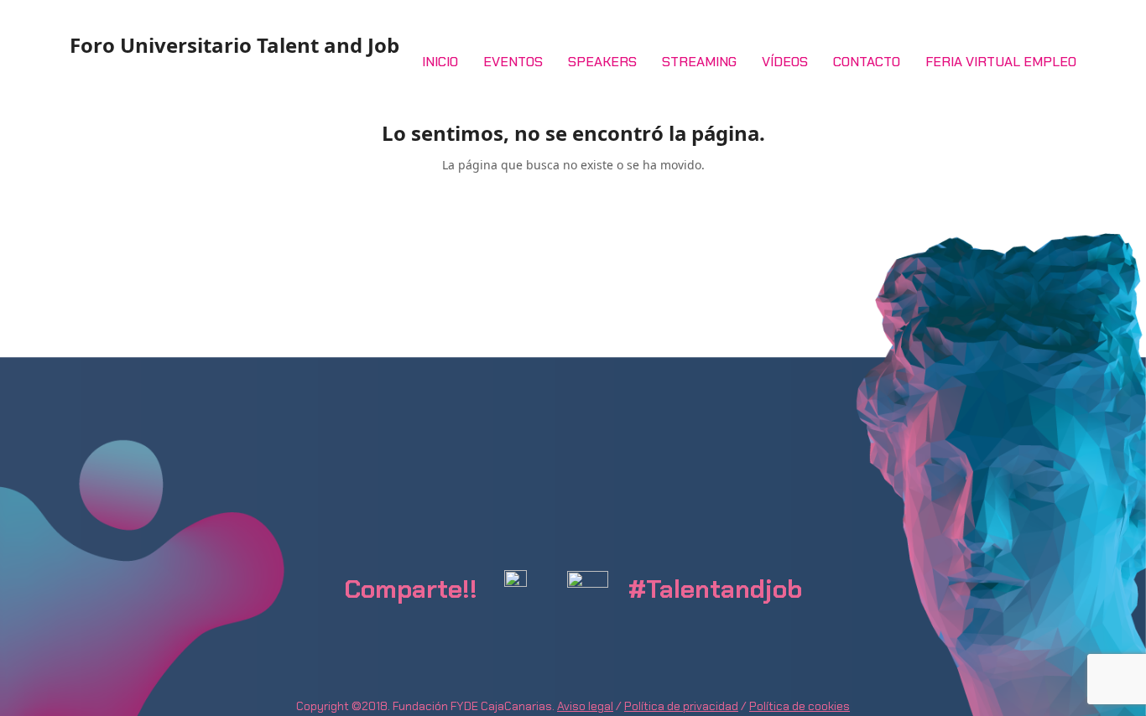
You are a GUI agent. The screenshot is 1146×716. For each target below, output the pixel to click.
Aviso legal (585, 705)
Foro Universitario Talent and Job (234, 45)
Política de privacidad (681, 705)
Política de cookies (799, 705)
